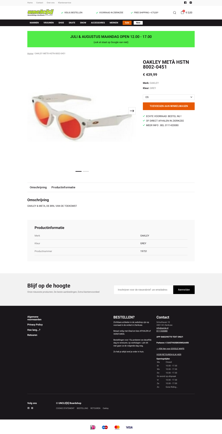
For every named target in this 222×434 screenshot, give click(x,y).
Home (30, 3)
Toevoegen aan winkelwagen (169, 106)
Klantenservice (64, 3)
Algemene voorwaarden (34, 318)
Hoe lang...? (33, 329)
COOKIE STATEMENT (65, 408)
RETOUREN (95, 408)
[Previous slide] (32, 110)
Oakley (106, 408)
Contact (39, 3)
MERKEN (114, 23)
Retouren (32, 335)
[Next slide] (132, 110)
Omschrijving (38, 187)
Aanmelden (184, 289)
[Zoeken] (175, 13)
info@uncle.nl (162, 328)
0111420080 (161, 331)
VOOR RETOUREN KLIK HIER (168, 355)
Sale (127, 23)
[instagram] (190, 3)
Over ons (50, 3)
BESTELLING (82, 408)
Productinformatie (63, 187)
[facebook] (185, 3)
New (138, 23)
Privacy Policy (35, 324)
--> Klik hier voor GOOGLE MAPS (170, 349)
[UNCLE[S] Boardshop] (40, 13)
